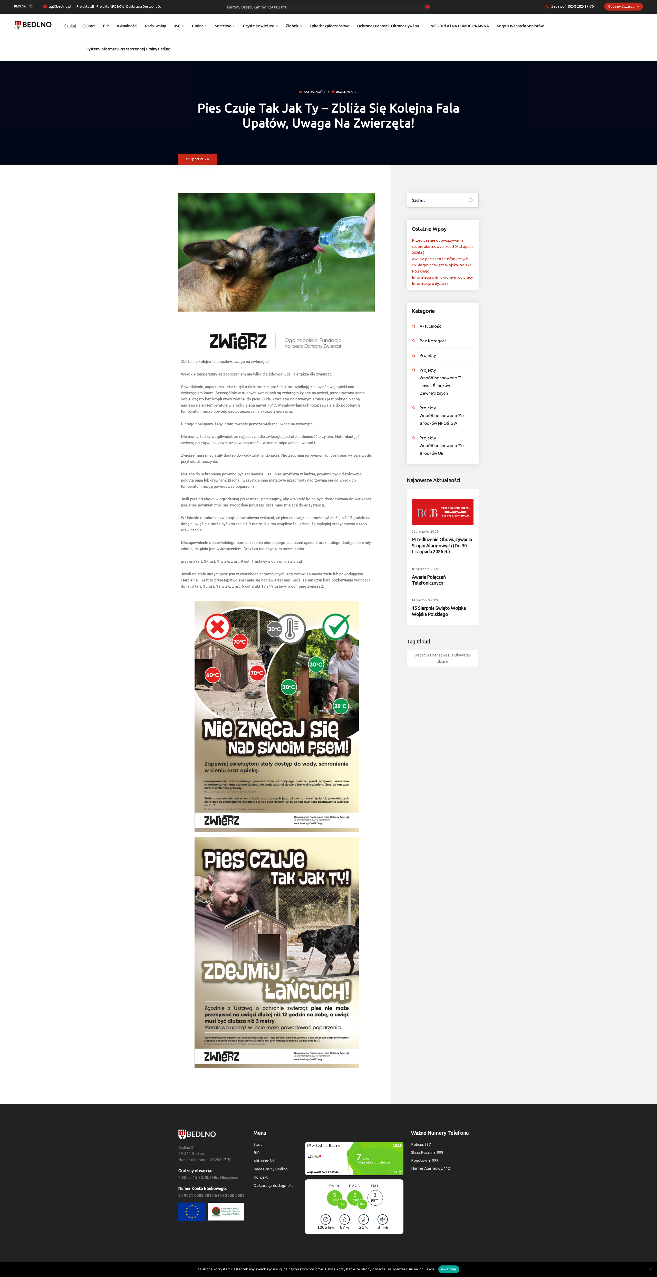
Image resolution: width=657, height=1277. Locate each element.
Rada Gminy (155, 26)
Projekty (428, 356)
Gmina (198, 26)
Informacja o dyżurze (430, 283)
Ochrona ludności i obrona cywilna (388, 26)
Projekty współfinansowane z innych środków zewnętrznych (440, 383)
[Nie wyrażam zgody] (650, 1269)
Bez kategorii (433, 341)
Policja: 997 (421, 1144)
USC (176, 26)
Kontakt (261, 1177)
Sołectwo (223, 26)
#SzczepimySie (332, 7)
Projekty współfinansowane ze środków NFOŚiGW (442, 416)
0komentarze (347, 92)
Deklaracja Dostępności (143, 6)
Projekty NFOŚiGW (110, 6)
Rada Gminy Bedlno (271, 1169)
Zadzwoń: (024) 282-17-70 (572, 6)
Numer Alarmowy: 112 (430, 1168)
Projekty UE (85, 6)
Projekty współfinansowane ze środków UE (442, 446)
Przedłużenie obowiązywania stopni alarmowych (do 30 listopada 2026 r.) (443, 246)
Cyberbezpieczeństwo (330, 26)
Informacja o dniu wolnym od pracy (442, 277)
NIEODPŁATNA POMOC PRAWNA (459, 26)
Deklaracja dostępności (274, 1185)
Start (90, 26)
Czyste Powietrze (258, 26)
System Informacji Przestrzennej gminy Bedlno (128, 49)
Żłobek (292, 26)
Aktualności (127, 26)
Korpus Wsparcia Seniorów (520, 26)
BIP (106, 26)
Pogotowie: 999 (424, 1160)
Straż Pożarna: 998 (427, 1152)
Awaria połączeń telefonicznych (440, 259)
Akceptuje (449, 1269)
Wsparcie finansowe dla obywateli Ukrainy (442, 658)
